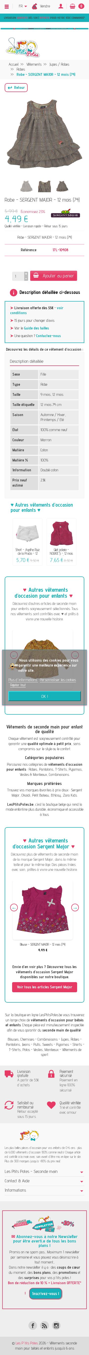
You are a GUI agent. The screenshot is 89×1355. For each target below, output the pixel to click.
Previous (14, 907)
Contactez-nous (48, 335)
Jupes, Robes (70, 1039)
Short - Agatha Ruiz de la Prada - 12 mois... (27, 553)
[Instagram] (56, 1325)
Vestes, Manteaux (46, 1049)
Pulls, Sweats (43, 1044)
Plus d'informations (23, 679)
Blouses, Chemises (21, 1039)
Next (75, 907)
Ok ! (44, 696)
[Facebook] (32, 1325)
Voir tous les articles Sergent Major (44, 987)
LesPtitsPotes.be (50, 1014)
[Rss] (44, 1325)
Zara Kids (70, 795)
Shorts (77, 1044)
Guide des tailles (36, 328)
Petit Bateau (40, 795)
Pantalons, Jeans (18, 1044)
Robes (33, 769)
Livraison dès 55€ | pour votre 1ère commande (44, 17)
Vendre (45, 6)
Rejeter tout (18, 685)
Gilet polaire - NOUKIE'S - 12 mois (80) (61, 553)
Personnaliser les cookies (58, 679)
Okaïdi (26, 795)
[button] (16, 87)
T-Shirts (61, 769)
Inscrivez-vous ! (45, 1293)
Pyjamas (75, 769)
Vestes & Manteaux (33, 774)
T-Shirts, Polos (19, 1049)
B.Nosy (56, 795)
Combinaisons (59, 774)
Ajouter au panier (58, 275)
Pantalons (46, 769)
